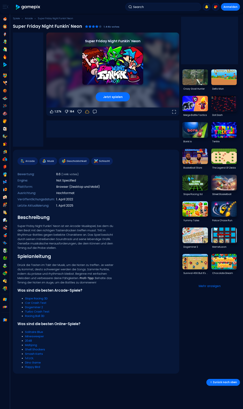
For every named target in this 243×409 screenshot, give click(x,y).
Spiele (16, 18)
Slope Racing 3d (193, 194)
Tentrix (216, 141)
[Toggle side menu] (4, 7)
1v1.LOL (29, 358)
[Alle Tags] (5, 299)
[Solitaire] (5, 250)
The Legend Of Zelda (224, 167)
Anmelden (230, 7)
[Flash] (5, 167)
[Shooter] (5, 243)
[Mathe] (5, 212)
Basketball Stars (192, 167)
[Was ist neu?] (206, 7)
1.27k (58, 111)
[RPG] (5, 235)
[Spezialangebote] (5, 64)
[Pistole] (5, 182)
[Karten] (5, 129)
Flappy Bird (32, 367)
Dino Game (33, 362)
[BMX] (5, 106)
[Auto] (5, 113)
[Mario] (5, 205)
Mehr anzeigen (210, 286)
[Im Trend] (5, 57)
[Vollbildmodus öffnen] (174, 111)
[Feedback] (94, 111)
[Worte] (5, 281)
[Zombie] (5, 288)
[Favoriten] (215, 7)
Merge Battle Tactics (195, 115)
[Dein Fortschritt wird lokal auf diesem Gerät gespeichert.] (87, 111)
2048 (28, 341)
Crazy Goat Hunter (194, 88)
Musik (50, 161)
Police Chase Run (222, 220)
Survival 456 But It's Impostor (195, 273)
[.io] (5, 189)
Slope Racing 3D (36, 298)
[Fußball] (5, 266)
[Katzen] (5, 121)
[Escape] (5, 151)
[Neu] (5, 49)
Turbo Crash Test (37, 312)
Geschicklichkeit (77, 161)
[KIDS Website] (5, 307)
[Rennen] (5, 228)
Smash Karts (34, 354)
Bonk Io (187, 141)
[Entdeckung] (5, 42)
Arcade (29, 18)
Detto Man (218, 88)
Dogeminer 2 (34, 307)
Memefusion (219, 246)
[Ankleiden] (5, 144)
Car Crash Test (36, 303)
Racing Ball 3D (34, 316)
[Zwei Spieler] (5, 75)
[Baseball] (5, 83)
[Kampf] (5, 159)
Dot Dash (217, 115)
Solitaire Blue (34, 332)
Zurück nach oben (225, 382)
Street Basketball (221, 194)
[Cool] (5, 136)
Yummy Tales (191, 220)
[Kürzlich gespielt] (5, 26)
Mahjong (31, 345)
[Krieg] (5, 273)
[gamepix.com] (28, 6)
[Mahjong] (5, 197)
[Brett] (5, 98)
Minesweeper (34, 336)
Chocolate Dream (222, 273)
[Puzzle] (5, 220)
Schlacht (104, 161)
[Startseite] (5, 19)
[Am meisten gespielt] (5, 34)
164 (72, 111)
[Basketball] (5, 91)
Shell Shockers (35, 349)
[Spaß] (5, 174)
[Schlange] (5, 258)
